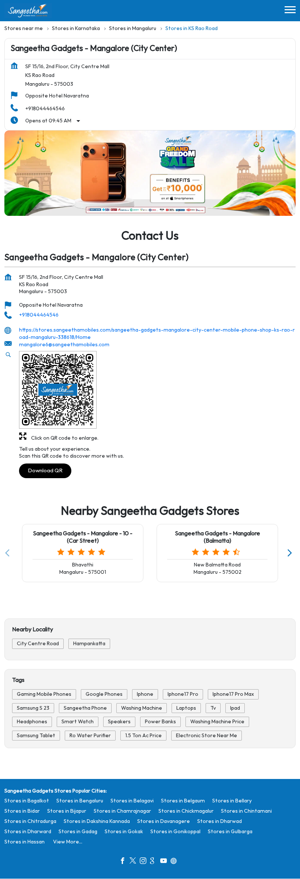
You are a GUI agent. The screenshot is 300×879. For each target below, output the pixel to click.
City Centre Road (38, 644)
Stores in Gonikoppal (175, 831)
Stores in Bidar (22, 811)
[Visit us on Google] (155, 861)
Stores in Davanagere (163, 821)
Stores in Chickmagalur (186, 811)
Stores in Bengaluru (79, 801)
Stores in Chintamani (246, 811)
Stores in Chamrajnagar (122, 811)
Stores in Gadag (78, 831)
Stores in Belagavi (132, 801)
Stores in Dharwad (219, 821)
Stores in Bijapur (66, 811)
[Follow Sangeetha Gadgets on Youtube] (165, 861)
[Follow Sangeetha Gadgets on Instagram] (145, 861)
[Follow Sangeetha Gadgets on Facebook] (124, 861)
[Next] (291, 553)
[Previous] (8, 553)
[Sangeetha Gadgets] (28, 10)
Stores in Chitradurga (30, 821)
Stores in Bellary (232, 801)
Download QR (45, 470)
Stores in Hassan (24, 842)
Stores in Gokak (124, 831)
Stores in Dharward (27, 831)
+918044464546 (45, 108)
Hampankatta (89, 644)
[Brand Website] (175, 861)
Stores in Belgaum (183, 801)
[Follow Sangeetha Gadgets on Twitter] (135, 861)
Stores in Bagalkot (26, 801)
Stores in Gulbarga (230, 831)
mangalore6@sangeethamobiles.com (64, 344)
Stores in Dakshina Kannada (97, 821)
